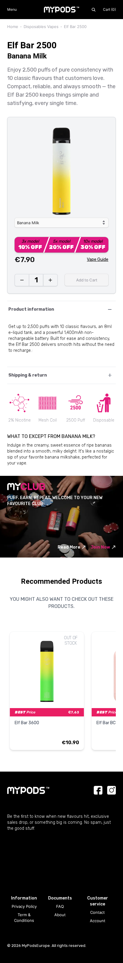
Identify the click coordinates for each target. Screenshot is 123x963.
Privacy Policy (24, 906)
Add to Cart (86, 280)
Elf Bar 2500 (75, 26)
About (60, 914)
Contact (97, 912)
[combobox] (61, 222)
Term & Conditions (24, 917)
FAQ (60, 906)
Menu (12, 9)
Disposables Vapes (41, 26)
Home (12, 26)
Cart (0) (109, 9)
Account (97, 920)
